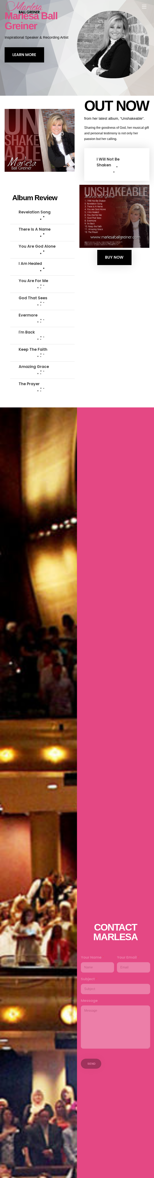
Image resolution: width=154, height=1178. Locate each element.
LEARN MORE (24, 54)
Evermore (28, 315)
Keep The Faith (33, 349)
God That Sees (33, 298)
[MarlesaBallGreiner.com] (26, 7)
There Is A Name (35, 229)
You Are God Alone (37, 246)
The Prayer (29, 384)
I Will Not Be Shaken (108, 162)
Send (91, 1063)
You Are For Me (33, 280)
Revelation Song (35, 212)
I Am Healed (30, 263)
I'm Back (27, 332)
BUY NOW (114, 257)
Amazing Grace (34, 366)
